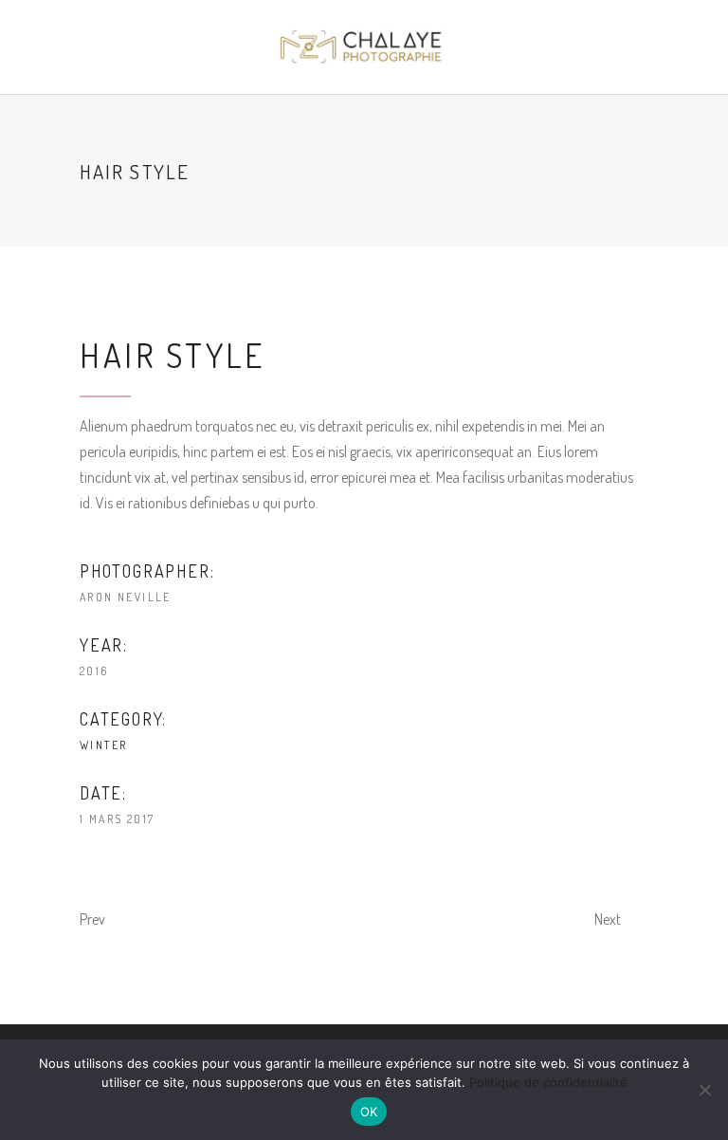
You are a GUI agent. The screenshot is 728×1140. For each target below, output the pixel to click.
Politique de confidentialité (548, 1082)
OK (369, 1111)
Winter (103, 745)
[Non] (704, 1089)
